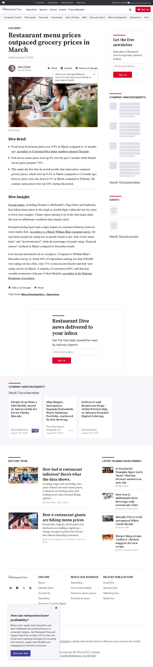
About (41, 582)
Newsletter (44, 598)
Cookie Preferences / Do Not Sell (77, 655)
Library (53, 9)
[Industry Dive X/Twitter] (24, 588)
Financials (43, 17)
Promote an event (128, 236)
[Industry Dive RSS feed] (30, 588)
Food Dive (40, 2)
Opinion (43, 9)
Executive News (97, 17)
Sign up (145, 9)
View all (113, 182)
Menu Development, (33, 294)
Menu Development (117, 17)
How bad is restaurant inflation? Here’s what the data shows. (62, 474)
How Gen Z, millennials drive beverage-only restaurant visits (127, 500)
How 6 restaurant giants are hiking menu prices (64, 517)
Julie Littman (24, 66)
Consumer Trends (12, 17)
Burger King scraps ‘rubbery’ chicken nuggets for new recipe (128, 541)
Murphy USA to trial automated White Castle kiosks (129, 520)
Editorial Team (45, 587)
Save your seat (20, 653)
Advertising (76, 582)
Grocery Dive (53, 2)
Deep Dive (31, 9)
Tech (146, 17)
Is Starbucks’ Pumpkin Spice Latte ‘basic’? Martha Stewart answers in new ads (129, 476)
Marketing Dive (67, 2)
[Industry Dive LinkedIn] (11, 588)
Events (62, 9)
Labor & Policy (72, 17)
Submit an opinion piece (83, 593)
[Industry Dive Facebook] (17, 588)
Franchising (56, 17)
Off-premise (30, 17)
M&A (84, 17)
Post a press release (129, 182)
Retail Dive (81, 2)
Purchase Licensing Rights (52, 603)
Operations (135, 17)
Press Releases (76, 9)
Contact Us (44, 593)
